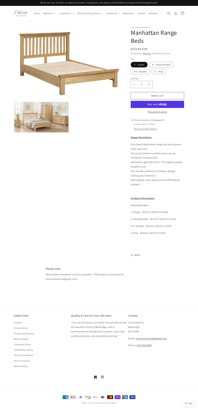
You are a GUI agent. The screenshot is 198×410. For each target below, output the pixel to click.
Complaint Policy (22, 344)
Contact (18, 322)
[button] (49, 13)
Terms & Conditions (23, 355)
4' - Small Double (161, 64)
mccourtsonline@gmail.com (151, 338)
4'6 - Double (140, 71)
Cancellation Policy (23, 349)
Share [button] (137, 254)
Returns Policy (21, 339)
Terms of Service (22, 360)
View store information (145, 128)
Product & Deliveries (24, 333)
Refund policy (21, 366)
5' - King (159, 71)
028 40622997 (144, 345)
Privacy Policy (20, 328)
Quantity (134, 78)
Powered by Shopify (109, 403)
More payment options (157, 112)
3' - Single (139, 64)
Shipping (147, 53)
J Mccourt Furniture (94, 403)
